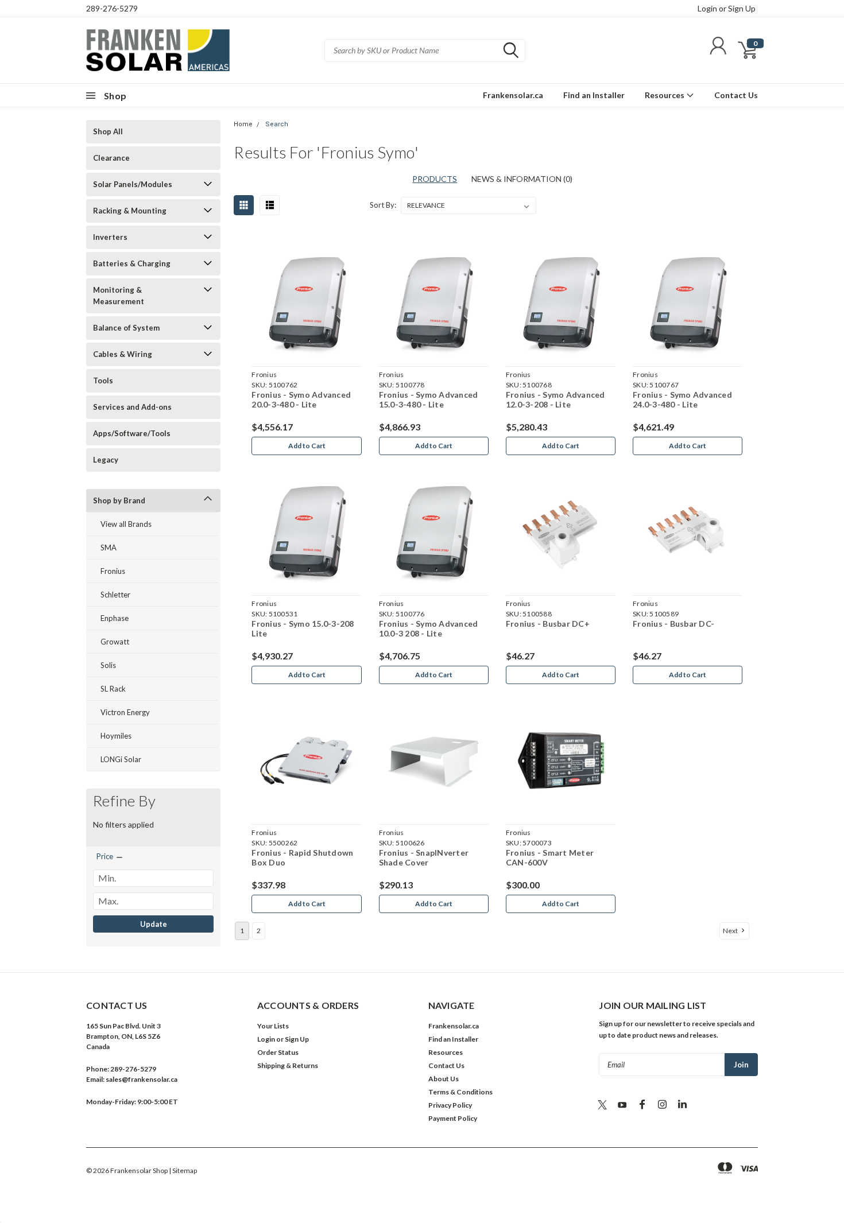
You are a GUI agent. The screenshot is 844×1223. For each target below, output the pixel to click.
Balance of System (126, 327)
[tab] (521, 179)
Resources (665, 95)
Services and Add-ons (132, 406)
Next (731, 930)
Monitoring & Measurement (118, 295)
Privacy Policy (450, 1105)
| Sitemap (183, 1170)
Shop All (108, 131)
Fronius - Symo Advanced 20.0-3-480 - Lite (301, 400)
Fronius (112, 571)
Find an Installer (594, 95)
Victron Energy (125, 712)
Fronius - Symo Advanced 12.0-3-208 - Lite (555, 400)
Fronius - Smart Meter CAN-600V (550, 858)
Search (276, 124)
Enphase (114, 618)
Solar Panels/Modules (132, 184)
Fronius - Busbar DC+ (548, 623)
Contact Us (736, 95)
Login (707, 8)
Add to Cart (307, 445)
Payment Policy (452, 1118)
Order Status (278, 1052)
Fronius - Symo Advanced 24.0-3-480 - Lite (682, 400)
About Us (443, 1078)
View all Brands (126, 524)
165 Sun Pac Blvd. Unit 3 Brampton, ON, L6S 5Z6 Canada (123, 1036)
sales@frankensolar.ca (141, 1079)
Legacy (105, 459)
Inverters (110, 237)
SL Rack (113, 688)
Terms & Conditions (460, 1092)
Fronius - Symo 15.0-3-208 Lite (302, 629)
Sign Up (742, 8)
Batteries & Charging (132, 263)
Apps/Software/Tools (132, 433)
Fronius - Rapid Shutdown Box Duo (302, 858)
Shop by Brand (119, 500)
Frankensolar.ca (513, 95)
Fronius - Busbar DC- (673, 623)
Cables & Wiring (122, 354)
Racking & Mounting (130, 210)
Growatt (114, 641)
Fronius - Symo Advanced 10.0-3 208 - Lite (428, 629)
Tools (103, 380)
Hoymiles (115, 735)
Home (243, 124)
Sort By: (383, 204)
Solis (108, 665)
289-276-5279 (112, 8)
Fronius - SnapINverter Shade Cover (424, 858)
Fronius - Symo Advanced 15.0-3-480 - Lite (428, 400)
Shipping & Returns (287, 1065)
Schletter (115, 594)
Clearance (111, 157)
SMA (108, 547)
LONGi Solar (120, 759)
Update (153, 924)
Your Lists (273, 1026)
